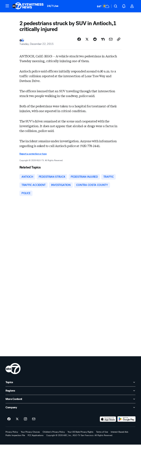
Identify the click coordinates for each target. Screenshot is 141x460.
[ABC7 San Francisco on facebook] (9, 419)
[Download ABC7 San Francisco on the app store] (108, 419)
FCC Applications (36, 435)
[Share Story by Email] (111, 39)
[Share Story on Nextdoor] (103, 39)
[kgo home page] (13, 368)
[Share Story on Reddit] (95, 39)
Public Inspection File (15, 435)
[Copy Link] (119, 39)
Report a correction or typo (33, 153)
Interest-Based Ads (119, 432)
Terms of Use (102, 432)
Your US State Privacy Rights (80, 432)
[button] (7, 5)
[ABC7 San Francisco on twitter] (17, 419)
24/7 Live (52, 6)
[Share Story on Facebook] (79, 39)
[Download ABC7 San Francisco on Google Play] (126, 419)
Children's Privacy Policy (54, 432)
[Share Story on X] (87, 39)
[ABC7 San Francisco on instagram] (25, 419)
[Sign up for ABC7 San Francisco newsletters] (33, 419)
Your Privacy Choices (30, 432)
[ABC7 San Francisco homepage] (28, 6)
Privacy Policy (12, 432)
